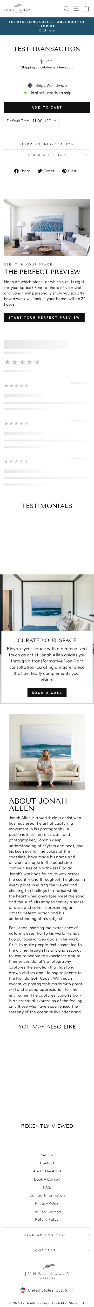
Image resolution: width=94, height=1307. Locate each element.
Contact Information (47, 1195)
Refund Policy (47, 1219)
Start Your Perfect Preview (44, 317)
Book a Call (47, 693)
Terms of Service (47, 1211)
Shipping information (47, 144)
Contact (47, 1163)
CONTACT (46, 1250)
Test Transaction (20, 1091)
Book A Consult (47, 1179)
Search (47, 1155)
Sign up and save (45, 1235)
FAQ (47, 1187)
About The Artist (47, 1171)
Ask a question (47, 155)
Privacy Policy (47, 1203)
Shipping (28, 67)
